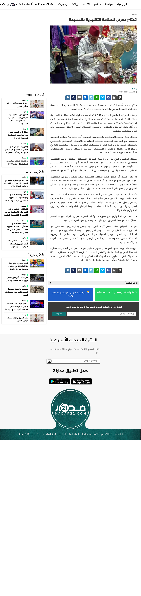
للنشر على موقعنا (90, 434)
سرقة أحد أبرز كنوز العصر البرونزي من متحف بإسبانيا (17, 279)
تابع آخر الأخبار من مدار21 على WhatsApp (115, 292)
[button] (137, 5)
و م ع (134, 88)
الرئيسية (122, 4)
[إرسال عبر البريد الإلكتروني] (79, 97)
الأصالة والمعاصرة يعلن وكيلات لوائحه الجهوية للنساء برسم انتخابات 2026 (16, 197)
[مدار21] (70, 409)
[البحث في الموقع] (8, 4)
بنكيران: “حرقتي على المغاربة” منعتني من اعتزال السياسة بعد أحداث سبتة (16, 149)
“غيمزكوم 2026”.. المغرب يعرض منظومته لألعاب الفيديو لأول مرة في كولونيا (16, 306)
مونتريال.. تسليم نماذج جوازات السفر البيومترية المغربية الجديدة (18, 135)
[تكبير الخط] (73, 97)
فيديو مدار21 (21, 221)
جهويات (62, 4)
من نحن (40, 434)
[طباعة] (114, 97)
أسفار (24, 129)
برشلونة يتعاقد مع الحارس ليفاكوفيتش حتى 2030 (17, 162)
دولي (24, 177)
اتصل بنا (62, 434)
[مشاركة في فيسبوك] (108, 97)
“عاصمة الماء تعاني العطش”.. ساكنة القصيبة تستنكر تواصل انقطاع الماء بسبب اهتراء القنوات (17, 228)
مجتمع (97, 4)
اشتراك (59, 314)
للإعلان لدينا (74, 434)
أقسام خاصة (25, 4)
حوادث (23, 275)
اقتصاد (86, 4)
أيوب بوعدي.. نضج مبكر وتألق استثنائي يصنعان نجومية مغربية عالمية (18, 266)
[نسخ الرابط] (119, 97)
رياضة (75, 4)
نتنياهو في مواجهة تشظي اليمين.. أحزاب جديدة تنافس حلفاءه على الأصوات (16, 183)
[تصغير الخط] (67, 97)
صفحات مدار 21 (46, 4)
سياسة (109, 4)
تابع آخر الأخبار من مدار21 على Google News (69, 294)
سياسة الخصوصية (26, 434)
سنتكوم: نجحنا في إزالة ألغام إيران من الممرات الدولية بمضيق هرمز (18, 244)
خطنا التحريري (107, 434)
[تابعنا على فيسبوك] (4, 5)
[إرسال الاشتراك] (49, 361)
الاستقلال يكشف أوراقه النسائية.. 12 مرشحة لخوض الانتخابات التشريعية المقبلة (16, 212)
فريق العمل (51, 434)
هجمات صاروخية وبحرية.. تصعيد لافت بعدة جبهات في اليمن (16, 292)
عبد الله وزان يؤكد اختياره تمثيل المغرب (17, 105)
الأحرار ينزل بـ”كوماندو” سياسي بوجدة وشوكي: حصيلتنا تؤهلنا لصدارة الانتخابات (18, 119)
